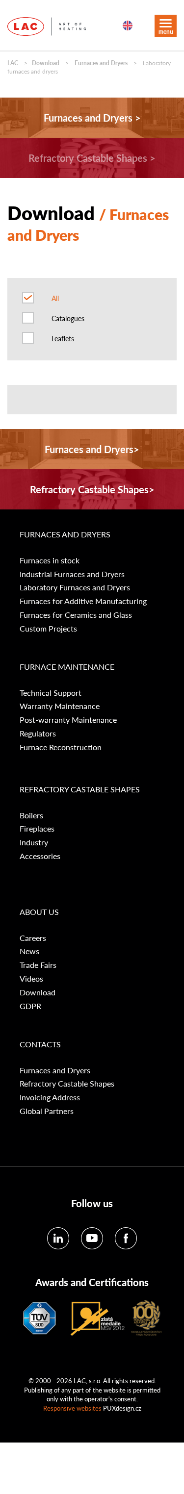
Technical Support (50, 692)
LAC (12, 63)
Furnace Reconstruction (61, 747)
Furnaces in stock (49, 560)
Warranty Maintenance (60, 706)
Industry (34, 842)
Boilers (31, 815)
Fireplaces (37, 828)
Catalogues (68, 318)
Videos (31, 978)
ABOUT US (39, 912)
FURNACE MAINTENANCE (67, 666)
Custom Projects (48, 628)
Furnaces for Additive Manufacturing (83, 601)
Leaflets (63, 338)
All (55, 298)
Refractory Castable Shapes (67, 1083)
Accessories (40, 856)
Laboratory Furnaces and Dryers (75, 587)
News (29, 951)
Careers (33, 938)
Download (45, 63)
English (127, 25)
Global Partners (47, 1111)
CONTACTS (40, 1044)
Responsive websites (72, 1408)
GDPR (30, 1006)
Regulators (38, 733)
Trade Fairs (38, 965)
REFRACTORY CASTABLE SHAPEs (80, 789)
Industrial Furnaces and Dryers (72, 574)
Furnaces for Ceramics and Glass (76, 614)
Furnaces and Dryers (101, 63)
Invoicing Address (50, 1097)
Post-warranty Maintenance (68, 719)
